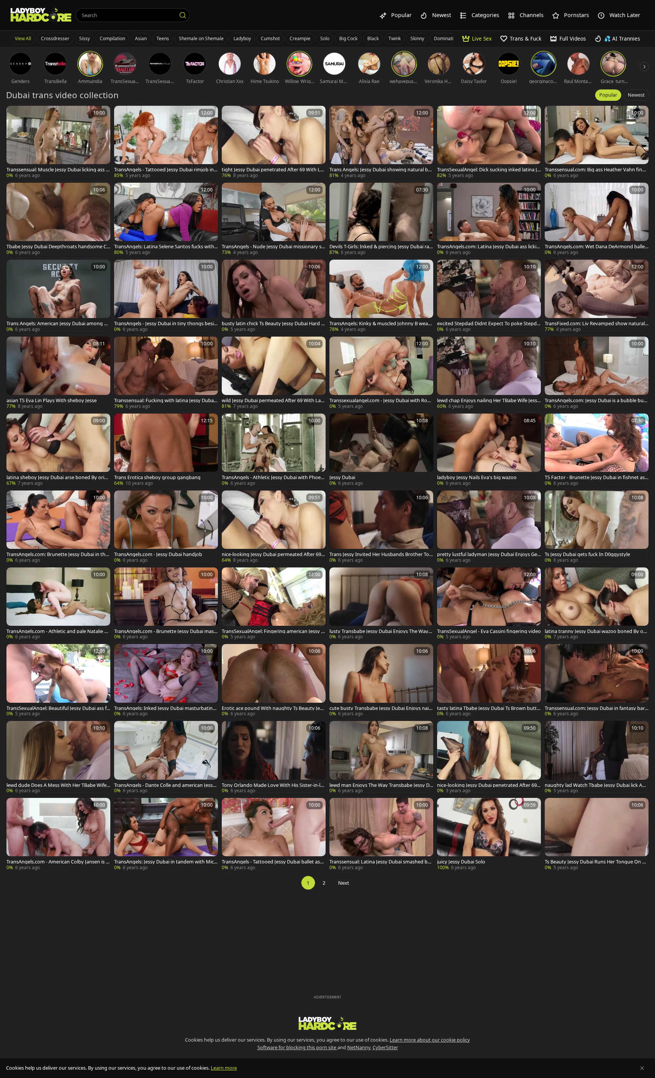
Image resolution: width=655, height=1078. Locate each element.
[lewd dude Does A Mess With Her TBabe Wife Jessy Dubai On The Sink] (58, 757)
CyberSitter (385, 1047)
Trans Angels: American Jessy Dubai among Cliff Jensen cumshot (57, 323)
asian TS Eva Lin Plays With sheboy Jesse (51, 400)
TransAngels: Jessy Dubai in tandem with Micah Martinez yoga (165, 861)
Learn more (224, 1067)
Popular (608, 94)
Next (343, 882)
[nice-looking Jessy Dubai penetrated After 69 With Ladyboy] (489, 757)
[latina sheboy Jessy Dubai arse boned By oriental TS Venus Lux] (58, 450)
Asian (141, 38)
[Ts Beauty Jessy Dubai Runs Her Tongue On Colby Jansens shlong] (597, 834)
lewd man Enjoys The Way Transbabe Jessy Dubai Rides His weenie (380, 785)
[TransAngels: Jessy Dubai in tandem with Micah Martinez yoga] (166, 834)
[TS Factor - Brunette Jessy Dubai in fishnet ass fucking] (597, 450)
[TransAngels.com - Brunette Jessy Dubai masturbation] (166, 604)
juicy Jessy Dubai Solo (461, 861)
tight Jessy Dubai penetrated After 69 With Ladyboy (272, 169)
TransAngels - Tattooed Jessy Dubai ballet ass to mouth (273, 861)
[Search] (182, 15)
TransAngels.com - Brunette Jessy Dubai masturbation (165, 631)
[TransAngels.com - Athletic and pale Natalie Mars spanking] (58, 604)
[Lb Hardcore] (41, 15)
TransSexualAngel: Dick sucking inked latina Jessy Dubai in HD (488, 169)
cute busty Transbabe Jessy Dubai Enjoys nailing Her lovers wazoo (380, 708)
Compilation (112, 38)
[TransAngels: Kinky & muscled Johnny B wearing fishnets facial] (381, 296)
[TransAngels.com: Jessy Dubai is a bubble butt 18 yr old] (597, 373)
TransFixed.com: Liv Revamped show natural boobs (595, 323)
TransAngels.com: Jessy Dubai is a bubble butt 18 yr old (596, 400)
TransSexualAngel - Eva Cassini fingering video (489, 631)
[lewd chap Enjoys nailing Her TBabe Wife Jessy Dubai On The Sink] (489, 373)
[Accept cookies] (642, 1068)
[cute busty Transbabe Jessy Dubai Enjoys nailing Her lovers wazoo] (381, 680)
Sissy (84, 38)
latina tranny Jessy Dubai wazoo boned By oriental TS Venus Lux (595, 631)
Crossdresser (55, 38)
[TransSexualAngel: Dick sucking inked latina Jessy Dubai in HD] (489, 142)
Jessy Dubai (342, 477)
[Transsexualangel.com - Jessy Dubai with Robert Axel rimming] (381, 373)
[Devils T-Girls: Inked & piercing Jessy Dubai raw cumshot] (381, 219)
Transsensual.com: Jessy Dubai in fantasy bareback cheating (596, 708)
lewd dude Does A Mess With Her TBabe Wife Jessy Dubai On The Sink (57, 785)
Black (373, 38)
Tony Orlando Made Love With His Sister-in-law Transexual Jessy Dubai (272, 785)
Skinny (417, 38)
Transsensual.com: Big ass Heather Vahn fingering (596, 169)
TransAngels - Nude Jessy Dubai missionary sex (273, 246)
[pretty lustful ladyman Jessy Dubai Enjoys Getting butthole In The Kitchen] (489, 527)
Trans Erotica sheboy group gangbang (157, 477)
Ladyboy (242, 38)
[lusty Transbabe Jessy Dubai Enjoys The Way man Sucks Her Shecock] (381, 604)
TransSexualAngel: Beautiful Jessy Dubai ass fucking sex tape (58, 708)
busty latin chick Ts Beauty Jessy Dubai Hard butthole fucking (273, 323)
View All (23, 38)
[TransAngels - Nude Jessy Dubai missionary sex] (274, 219)
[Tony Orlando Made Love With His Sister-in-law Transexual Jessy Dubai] (274, 757)
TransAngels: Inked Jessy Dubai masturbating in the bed (166, 708)
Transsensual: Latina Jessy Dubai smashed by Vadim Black (379, 861)
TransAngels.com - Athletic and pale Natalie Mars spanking (57, 631)
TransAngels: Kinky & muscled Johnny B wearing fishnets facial (380, 323)
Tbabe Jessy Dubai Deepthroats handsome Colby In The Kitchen (58, 246)
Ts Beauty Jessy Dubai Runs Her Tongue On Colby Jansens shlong (596, 861)
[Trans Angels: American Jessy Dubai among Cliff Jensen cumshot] (58, 296)
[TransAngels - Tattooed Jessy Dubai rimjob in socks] (166, 142)
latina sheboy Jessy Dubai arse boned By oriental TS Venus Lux (58, 477)
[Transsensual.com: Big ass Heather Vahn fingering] (597, 142)
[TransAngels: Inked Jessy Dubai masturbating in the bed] (166, 680)
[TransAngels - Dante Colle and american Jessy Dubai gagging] (166, 757)
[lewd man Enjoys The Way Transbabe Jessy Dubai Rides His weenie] (381, 757)
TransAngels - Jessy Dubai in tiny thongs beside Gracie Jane (165, 323)
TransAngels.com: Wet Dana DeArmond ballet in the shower (596, 246)
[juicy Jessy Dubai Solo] (489, 834)
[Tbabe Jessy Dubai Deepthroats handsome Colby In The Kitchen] (58, 219)
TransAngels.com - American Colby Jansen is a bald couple (57, 861)
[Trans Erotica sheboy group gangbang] (166, 450)
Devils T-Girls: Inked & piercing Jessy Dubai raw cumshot (381, 246)
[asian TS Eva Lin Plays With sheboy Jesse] (58, 373)
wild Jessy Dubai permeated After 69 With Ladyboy (273, 400)
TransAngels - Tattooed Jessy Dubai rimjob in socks (165, 169)
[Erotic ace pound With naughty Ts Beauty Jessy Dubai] (274, 680)
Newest (636, 94)
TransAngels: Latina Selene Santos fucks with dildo (164, 246)
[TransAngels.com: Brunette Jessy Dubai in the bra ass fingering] (58, 527)
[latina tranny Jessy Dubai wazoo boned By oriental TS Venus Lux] (597, 604)
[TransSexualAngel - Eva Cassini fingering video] (489, 604)
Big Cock (348, 38)
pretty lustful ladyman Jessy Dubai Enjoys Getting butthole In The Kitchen (489, 554)
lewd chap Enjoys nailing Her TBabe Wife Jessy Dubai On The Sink (488, 400)
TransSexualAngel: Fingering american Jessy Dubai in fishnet (273, 631)
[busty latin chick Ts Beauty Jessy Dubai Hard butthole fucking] (274, 296)
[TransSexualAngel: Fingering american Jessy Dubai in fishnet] (274, 604)
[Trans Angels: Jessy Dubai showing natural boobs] (381, 142)
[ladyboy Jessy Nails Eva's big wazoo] (489, 450)
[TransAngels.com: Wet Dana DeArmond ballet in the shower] (597, 219)
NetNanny (358, 1047)
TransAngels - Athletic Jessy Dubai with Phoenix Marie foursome (273, 477)
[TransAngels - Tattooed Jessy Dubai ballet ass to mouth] (274, 834)
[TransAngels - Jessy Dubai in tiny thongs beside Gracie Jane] (166, 296)
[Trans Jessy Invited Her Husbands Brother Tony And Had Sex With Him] (381, 527)
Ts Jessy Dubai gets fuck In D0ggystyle (587, 554)
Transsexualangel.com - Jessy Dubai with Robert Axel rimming (381, 400)
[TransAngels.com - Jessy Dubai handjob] (166, 527)
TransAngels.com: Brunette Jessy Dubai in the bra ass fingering (57, 554)
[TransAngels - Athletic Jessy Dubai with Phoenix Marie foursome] (274, 450)
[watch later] (15, 115)
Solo (324, 38)
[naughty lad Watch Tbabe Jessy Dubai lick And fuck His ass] (597, 757)
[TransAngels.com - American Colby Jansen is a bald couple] (58, 834)
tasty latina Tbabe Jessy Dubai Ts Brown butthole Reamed (488, 708)
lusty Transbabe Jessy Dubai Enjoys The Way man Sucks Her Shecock (378, 631)
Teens (163, 38)
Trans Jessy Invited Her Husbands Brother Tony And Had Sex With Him (380, 554)
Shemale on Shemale (201, 38)
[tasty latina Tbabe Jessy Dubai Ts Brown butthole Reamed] (489, 680)
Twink (395, 38)
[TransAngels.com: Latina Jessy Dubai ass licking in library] (489, 219)
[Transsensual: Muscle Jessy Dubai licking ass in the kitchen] (58, 142)
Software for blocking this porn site (297, 1047)
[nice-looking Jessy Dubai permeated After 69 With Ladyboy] (274, 527)
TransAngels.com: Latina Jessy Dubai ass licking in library (488, 246)
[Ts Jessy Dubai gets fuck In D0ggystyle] (597, 527)
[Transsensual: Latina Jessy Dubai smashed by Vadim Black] (381, 834)
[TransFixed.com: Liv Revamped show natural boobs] (597, 296)
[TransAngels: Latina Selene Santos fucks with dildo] (166, 219)
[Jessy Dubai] (381, 450)
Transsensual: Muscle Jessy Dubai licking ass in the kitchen (58, 169)
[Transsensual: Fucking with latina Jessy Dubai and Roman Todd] (166, 373)
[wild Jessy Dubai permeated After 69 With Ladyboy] (274, 373)
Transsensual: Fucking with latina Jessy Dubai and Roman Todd (164, 400)
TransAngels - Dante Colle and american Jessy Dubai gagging (164, 785)
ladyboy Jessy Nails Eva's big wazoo (477, 477)
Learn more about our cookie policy (430, 1039)
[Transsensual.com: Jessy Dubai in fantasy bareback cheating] (597, 680)
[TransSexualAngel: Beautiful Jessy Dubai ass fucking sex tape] (58, 680)
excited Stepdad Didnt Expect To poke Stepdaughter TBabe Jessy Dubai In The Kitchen (488, 323)
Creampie (300, 38)
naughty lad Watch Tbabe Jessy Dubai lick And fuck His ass (596, 785)
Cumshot (270, 38)
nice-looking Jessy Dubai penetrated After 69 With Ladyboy (487, 785)
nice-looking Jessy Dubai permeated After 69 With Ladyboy (271, 554)
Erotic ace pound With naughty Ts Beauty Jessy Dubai (273, 708)
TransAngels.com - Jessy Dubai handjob (158, 554)
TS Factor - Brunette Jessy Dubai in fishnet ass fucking (596, 477)
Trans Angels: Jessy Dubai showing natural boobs (380, 169)
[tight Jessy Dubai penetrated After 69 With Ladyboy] (274, 142)
